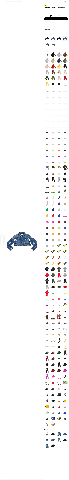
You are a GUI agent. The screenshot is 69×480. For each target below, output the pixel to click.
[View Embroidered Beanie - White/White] (65, 209)
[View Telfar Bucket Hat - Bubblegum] (53, 245)
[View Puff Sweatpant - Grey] (47, 287)
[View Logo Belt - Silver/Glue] (59, 102)
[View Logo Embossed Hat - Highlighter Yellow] (65, 293)
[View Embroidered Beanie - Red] (53, 215)
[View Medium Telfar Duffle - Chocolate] (65, 418)
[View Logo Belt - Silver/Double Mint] (65, 96)
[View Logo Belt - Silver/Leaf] (65, 108)
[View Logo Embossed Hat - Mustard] (53, 185)
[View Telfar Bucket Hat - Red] (59, 221)
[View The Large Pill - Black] (53, 311)
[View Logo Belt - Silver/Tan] (53, 126)
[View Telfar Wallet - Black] (59, 346)
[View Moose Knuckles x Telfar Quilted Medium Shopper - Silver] (47, 412)
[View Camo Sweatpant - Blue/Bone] (47, 72)
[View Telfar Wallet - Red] (53, 382)
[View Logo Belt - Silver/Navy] (47, 191)
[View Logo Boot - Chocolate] (47, 317)
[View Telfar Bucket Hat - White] (59, 173)
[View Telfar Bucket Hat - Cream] (53, 239)
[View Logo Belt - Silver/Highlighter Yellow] (59, 293)
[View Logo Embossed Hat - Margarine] (53, 150)
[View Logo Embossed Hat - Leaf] (47, 150)
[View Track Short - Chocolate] (59, 358)
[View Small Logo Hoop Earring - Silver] (59, 328)
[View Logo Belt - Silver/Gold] (65, 102)
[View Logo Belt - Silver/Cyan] (59, 305)
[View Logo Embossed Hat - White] (59, 161)
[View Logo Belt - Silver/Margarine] (47, 114)
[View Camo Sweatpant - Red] (65, 78)
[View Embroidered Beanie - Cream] (65, 203)
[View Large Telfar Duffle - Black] (53, 400)
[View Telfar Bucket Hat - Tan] (53, 173)
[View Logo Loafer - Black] (47, 185)
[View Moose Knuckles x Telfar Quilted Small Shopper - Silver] (65, 406)
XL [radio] (59, 15)
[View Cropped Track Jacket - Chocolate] (53, 358)
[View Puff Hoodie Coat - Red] (47, 293)
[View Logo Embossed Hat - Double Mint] (65, 138)
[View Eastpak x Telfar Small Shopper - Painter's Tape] (47, 418)
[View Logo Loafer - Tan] (47, 311)
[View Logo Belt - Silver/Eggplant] (53, 102)
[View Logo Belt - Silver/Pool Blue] (53, 120)
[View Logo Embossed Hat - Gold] (59, 144)
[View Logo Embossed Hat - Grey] (65, 144)
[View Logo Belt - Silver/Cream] (53, 96)
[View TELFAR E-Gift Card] (65, 382)
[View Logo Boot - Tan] (59, 317)
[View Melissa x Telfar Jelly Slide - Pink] (59, 376)
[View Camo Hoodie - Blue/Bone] (59, 54)
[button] (66, 24)
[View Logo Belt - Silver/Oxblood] (65, 114)
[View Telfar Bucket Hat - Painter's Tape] (65, 227)
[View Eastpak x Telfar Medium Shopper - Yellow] (65, 400)
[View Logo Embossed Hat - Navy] (65, 185)
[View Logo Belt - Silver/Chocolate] (59, 90)
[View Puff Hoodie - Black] (53, 269)
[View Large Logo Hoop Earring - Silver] (65, 328)
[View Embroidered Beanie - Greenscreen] (47, 209)
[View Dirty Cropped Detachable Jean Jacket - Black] (47, 44)
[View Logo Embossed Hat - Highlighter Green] (53, 293)
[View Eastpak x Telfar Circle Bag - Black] (65, 388)
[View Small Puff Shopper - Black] (53, 406)
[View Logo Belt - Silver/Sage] (65, 120)
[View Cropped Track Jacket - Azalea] (53, 376)
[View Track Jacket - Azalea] (65, 370)
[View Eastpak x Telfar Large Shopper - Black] (59, 394)
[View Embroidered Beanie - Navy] (53, 209)
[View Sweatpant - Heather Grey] (59, 179)
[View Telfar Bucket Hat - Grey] (65, 233)
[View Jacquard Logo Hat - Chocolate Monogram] (47, 328)
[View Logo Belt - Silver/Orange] (59, 114)
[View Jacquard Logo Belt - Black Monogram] (65, 322)
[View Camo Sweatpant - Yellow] (47, 84)
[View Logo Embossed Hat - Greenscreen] (59, 191)
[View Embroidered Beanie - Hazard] (59, 299)
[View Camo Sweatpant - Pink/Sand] (59, 78)
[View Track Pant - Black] (59, 364)
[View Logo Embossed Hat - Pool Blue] (53, 156)
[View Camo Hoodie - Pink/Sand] (47, 66)
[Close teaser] (3, 235)
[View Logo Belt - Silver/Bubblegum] (47, 90)
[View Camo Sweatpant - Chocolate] (53, 72)
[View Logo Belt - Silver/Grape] (53, 305)
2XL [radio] (61, 15)
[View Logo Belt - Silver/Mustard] (53, 114)
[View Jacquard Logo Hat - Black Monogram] (53, 328)
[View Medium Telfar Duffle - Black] (47, 400)
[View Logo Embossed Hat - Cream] (53, 138)
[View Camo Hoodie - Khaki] (53, 60)
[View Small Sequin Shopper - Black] (47, 434)
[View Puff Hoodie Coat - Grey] (65, 269)
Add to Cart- (56, 18)
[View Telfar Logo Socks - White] (53, 203)
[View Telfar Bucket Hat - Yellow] (53, 233)
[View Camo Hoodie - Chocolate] (65, 54)
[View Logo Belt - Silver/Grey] (53, 108)
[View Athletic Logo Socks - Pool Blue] (65, 257)
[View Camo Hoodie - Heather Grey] (47, 60)
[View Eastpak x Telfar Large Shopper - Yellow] (47, 406)
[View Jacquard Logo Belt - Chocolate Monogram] (53, 322)
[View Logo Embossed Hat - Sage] (65, 156)
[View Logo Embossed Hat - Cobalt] (47, 138)
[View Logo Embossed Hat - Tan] (53, 161)
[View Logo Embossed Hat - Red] (59, 156)
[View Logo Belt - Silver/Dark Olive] (59, 96)
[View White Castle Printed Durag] (47, 179)
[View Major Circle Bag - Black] (47, 388)
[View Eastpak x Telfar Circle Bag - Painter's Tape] (59, 412)
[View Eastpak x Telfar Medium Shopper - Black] (53, 394)
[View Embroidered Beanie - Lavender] (59, 209)
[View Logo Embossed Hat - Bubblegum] (53, 132)
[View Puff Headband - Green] (59, 287)
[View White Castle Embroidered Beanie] (65, 173)
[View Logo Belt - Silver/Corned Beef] (47, 96)
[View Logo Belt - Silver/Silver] (47, 126)
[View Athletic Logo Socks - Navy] (59, 197)
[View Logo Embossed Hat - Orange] (59, 150)
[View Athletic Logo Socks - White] (53, 197)
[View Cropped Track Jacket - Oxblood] (53, 352)
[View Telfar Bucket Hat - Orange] (53, 227)
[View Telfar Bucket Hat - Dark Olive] (47, 239)
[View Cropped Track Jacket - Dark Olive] (47, 352)
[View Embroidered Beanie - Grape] (59, 203)
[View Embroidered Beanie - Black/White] (59, 84)
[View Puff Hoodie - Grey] (65, 275)
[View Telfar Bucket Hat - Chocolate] (47, 227)
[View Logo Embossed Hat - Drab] (47, 144)
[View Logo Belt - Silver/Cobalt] (65, 90)
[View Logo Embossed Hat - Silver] (47, 161)
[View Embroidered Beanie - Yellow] (47, 215)
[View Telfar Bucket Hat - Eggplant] (65, 221)
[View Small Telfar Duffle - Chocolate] (47, 424)
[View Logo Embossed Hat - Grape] (47, 305)
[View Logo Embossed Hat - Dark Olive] (59, 138)
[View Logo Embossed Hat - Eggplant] (65, 317)
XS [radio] (50, 15)
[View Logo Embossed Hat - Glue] (53, 144)
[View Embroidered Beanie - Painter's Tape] (59, 215)
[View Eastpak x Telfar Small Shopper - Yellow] (59, 400)
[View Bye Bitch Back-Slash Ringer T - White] (47, 54)
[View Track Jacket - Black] (65, 364)
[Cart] (65, 1)
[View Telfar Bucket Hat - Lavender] (59, 239)
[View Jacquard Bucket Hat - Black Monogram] (47, 322)
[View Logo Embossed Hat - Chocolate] (65, 132)
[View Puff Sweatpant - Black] (65, 281)
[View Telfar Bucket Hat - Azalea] (53, 221)
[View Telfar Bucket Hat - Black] (47, 173)
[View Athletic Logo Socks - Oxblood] (59, 257)
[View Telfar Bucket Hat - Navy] (47, 233)
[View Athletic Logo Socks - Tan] (53, 257)
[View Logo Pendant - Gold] (59, 334)
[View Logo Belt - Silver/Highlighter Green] (53, 191)
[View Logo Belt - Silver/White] (59, 126)
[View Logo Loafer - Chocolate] (53, 317)
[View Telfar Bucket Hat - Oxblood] (65, 239)
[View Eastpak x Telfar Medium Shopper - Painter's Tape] (65, 412)
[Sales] (64, 1)
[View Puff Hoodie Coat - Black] (47, 281)
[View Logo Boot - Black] (65, 179)
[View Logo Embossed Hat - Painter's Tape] (47, 156)
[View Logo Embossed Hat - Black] (47, 132)
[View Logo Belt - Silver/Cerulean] (53, 90)
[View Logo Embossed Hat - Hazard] (53, 299)
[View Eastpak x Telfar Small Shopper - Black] (47, 394)
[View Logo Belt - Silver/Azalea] (65, 215)
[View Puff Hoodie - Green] (53, 275)
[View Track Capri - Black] (47, 364)
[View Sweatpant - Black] (53, 179)
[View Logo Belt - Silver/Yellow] (65, 126)
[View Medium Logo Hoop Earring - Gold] (53, 346)
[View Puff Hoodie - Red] (47, 275)
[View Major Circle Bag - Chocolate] (53, 388)
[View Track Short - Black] (65, 358)
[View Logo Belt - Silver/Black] (65, 84)
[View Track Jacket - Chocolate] (59, 370)
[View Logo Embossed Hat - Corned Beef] (47, 197)
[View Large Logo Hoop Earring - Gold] (53, 340)
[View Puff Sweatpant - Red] (59, 275)
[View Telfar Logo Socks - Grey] (47, 203)
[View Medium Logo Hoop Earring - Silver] (47, 346)
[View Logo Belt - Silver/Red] (59, 120)
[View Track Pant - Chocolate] (65, 352)
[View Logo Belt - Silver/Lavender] (59, 108)
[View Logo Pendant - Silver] (65, 334)
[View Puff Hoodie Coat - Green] (59, 269)
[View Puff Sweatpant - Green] (53, 281)
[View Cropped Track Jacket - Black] (53, 364)
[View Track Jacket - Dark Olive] (59, 352)
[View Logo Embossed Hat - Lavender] (59, 185)
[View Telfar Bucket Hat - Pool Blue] (47, 245)
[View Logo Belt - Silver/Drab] (47, 102)
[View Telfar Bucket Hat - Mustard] (59, 233)
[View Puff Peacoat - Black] (47, 269)
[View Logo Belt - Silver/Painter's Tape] (47, 120)
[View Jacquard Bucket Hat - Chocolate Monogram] (59, 322)
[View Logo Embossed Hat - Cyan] (65, 299)
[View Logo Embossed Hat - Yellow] (65, 161)
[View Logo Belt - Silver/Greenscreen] (47, 108)
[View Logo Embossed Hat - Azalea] (47, 221)
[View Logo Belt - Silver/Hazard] (47, 299)
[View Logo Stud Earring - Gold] (47, 334)
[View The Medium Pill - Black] (65, 311)
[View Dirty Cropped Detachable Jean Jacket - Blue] (53, 44)
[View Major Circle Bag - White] (59, 388)
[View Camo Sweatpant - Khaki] (65, 72)
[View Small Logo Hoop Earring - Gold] (53, 334)
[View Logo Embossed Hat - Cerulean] (59, 132)
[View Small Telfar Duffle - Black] (65, 394)
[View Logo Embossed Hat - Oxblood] (65, 150)
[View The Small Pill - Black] (59, 311)
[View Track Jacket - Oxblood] (53, 370)
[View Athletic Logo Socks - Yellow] (53, 263)
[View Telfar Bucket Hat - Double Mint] (59, 227)
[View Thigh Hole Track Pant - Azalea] (47, 376)
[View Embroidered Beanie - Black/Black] (53, 84)
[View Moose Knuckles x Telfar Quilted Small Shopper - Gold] (53, 412)
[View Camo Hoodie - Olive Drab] (65, 60)
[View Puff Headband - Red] (65, 287)
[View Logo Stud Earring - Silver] (47, 340)
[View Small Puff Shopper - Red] (59, 406)
